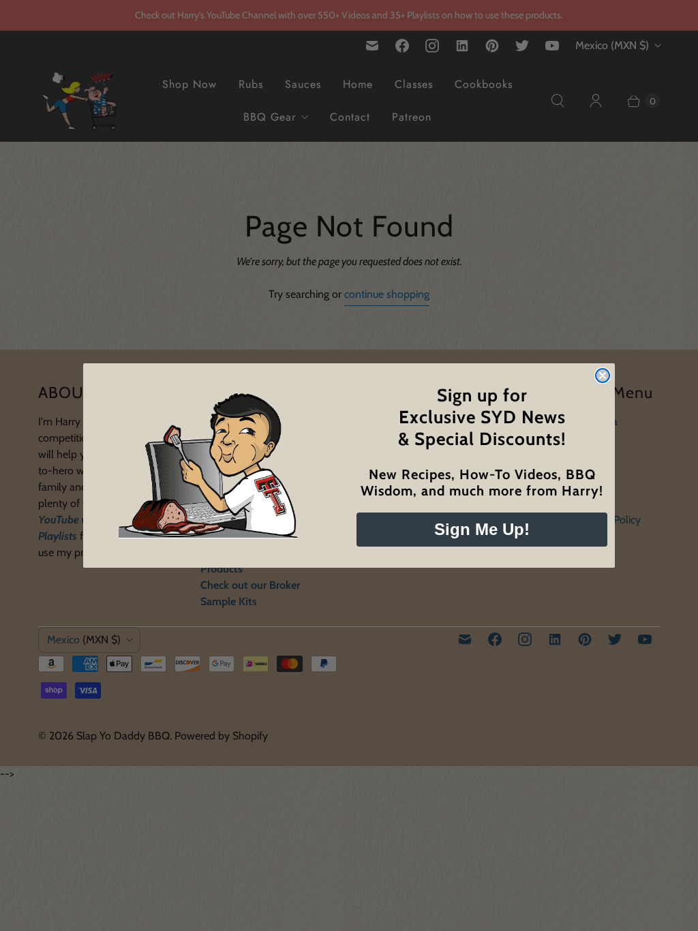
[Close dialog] (602, 375)
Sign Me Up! (482, 529)
